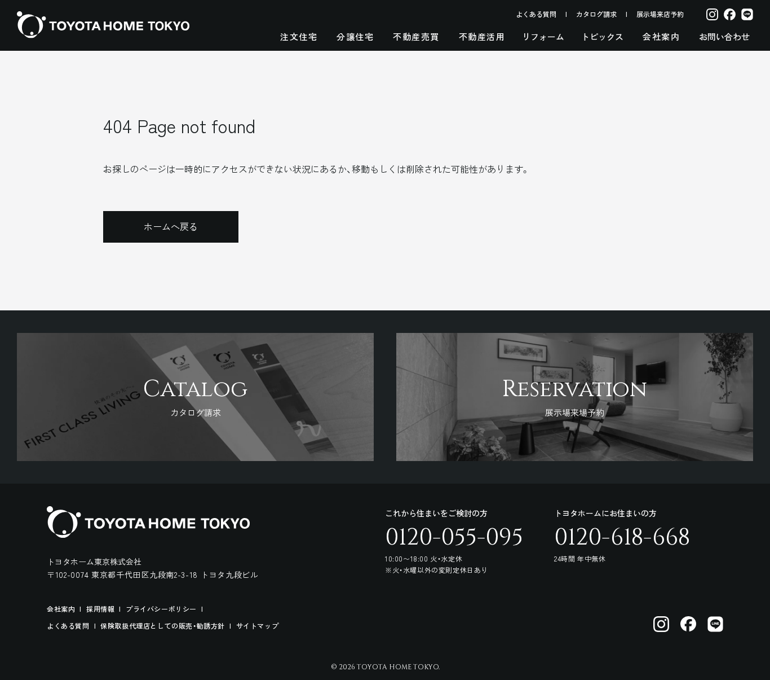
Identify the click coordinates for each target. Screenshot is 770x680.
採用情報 (100, 608)
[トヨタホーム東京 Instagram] (661, 624)
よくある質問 (536, 14)
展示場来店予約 (660, 14)
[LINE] (747, 14)
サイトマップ (257, 625)
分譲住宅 (355, 36)
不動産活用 (482, 36)
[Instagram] (712, 14)
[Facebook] (730, 14)
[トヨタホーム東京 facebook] (688, 624)
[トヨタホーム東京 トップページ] (103, 24)
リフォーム (543, 36)
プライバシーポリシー (161, 608)
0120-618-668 (622, 538)
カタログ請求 (596, 14)
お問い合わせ (724, 36)
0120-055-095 (454, 538)
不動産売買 (416, 36)
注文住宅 (298, 36)
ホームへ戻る (171, 226)
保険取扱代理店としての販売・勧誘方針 (162, 625)
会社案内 (661, 36)
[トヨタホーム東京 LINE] (715, 624)
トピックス (602, 36)
